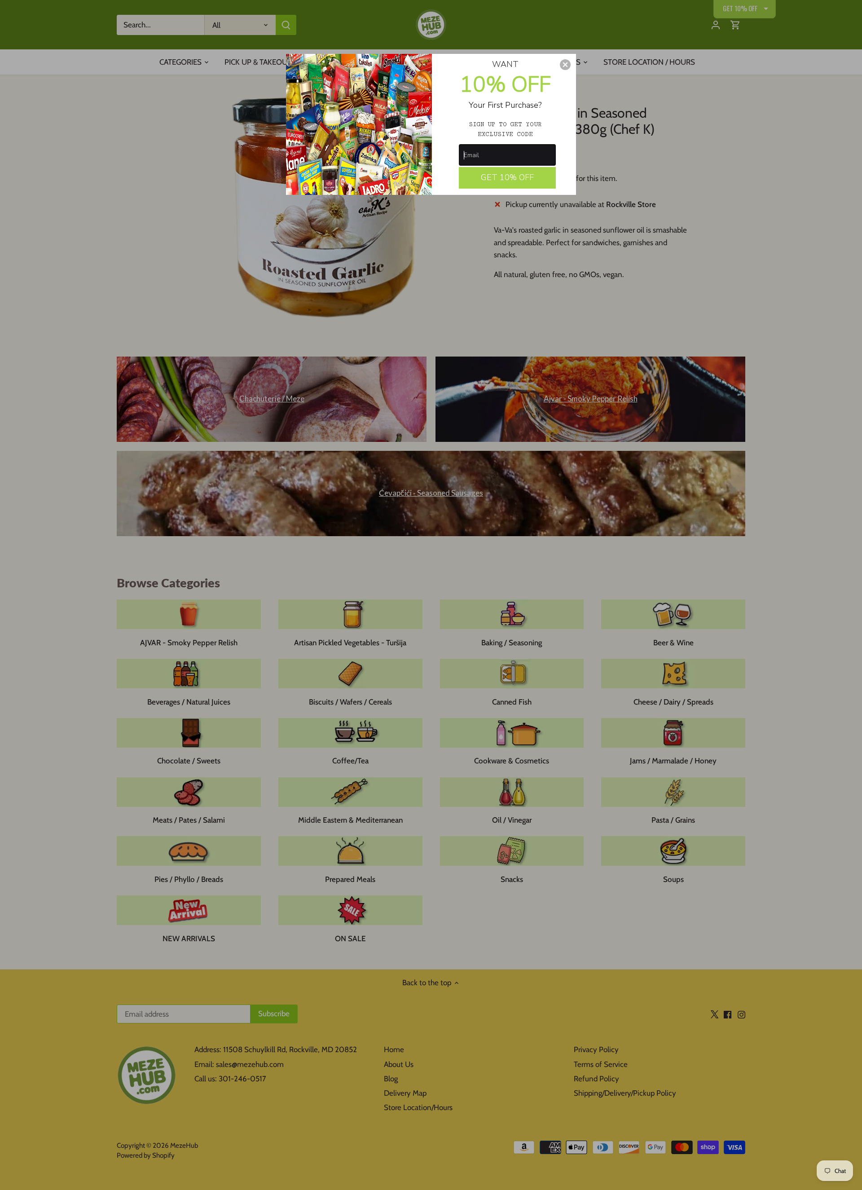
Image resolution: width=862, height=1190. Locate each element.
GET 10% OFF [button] (507, 177)
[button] (565, 64)
